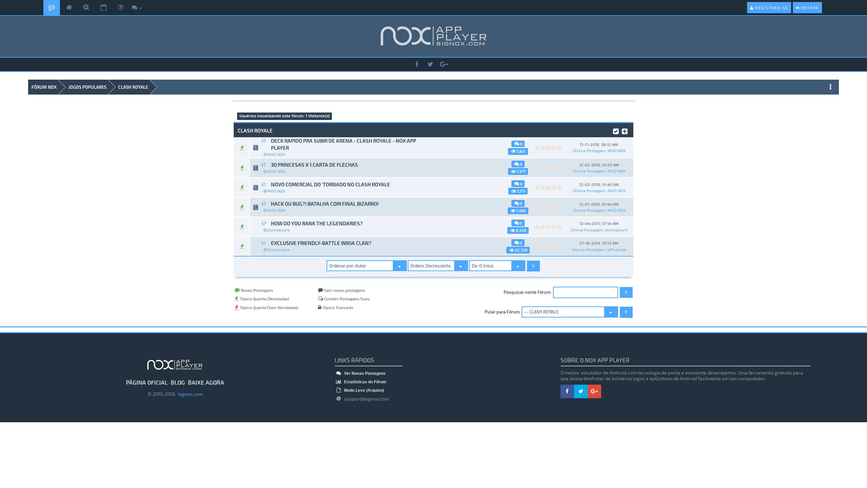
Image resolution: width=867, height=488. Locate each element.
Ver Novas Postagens (364, 373)
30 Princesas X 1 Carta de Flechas (314, 165)
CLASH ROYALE (133, 87)
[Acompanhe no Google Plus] (443, 65)
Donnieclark (278, 229)
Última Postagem (589, 150)
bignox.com (189, 394)
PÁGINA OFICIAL (147, 382)
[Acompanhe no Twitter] (430, 65)
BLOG (178, 382)
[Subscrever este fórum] (625, 130)
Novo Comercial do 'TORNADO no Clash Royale (330, 184)
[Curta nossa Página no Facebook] (416, 65)
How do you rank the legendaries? (317, 223)
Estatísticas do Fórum (364, 382)
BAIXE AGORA (206, 382)
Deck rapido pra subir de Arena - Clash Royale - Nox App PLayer (343, 144)
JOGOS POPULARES (87, 87)
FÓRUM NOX (44, 87)
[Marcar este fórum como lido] (616, 130)
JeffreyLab (616, 249)
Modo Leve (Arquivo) (363, 390)
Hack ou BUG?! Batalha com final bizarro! (325, 204)
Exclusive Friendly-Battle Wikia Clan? (321, 243)
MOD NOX (276, 154)
